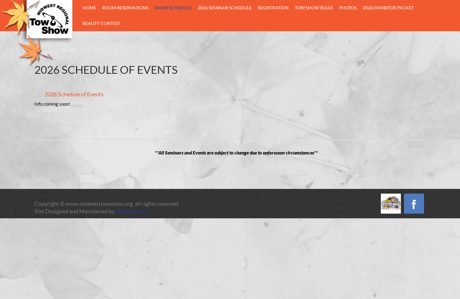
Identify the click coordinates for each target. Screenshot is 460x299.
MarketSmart (131, 211)
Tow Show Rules (314, 7)
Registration (273, 7)
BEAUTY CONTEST (101, 23)
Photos (347, 7)
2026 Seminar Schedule (225, 7)
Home (89, 7)
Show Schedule (173, 7)
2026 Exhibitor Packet (388, 7)
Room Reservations (125, 7)
